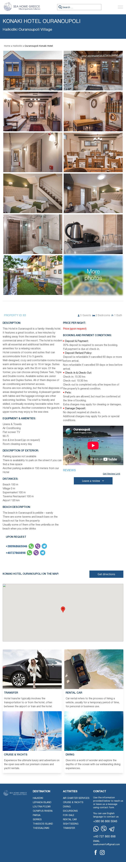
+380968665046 (16, 546)
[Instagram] (102, 852)
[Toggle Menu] (120, 7)
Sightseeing (70, 824)
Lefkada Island (42, 802)
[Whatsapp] (96, 829)
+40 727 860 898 (104, 836)
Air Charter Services (76, 798)
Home (7, 45)
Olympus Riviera (42, 811)
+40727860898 (16, 553)
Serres (37, 820)
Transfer (69, 828)
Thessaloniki (41, 828)
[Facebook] (95, 852)
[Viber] (104, 829)
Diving (67, 807)
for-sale (68, 815)
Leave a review (91, 481)
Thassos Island (43, 824)
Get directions (106, 574)
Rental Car (70, 820)
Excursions (70, 811)
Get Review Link (111, 474)
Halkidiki (17, 45)
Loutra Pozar (42, 807)
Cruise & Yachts (73, 802)
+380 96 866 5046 (105, 821)
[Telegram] (112, 829)
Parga (36, 815)
